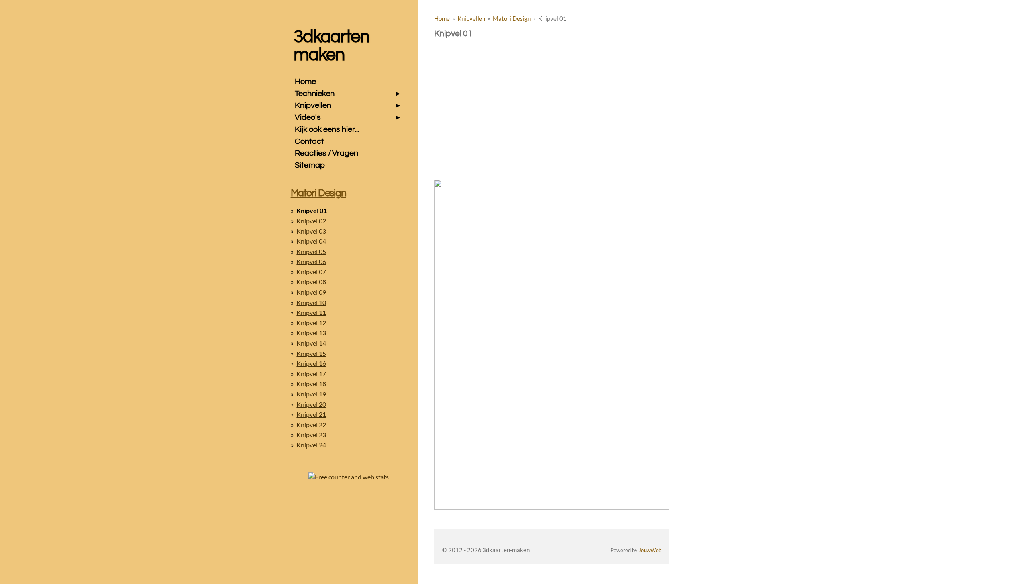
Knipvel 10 (311, 302)
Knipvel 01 (552, 18)
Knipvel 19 (311, 394)
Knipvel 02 (311, 221)
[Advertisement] (552, 95)
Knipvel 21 (311, 414)
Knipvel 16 (311, 363)
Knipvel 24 (311, 445)
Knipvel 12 (311, 322)
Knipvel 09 (311, 292)
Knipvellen (471, 18)
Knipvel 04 (311, 241)
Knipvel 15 (311, 353)
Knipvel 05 (311, 251)
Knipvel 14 (311, 343)
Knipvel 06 (311, 261)
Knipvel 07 (311, 271)
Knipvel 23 (311, 434)
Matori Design (512, 18)
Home (442, 18)
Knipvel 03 (311, 231)
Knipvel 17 (311, 373)
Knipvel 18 (311, 383)
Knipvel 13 (311, 332)
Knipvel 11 (311, 312)
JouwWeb (650, 550)
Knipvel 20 (311, 404)
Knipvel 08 (311, 281)
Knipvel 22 (311, 424)
